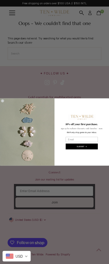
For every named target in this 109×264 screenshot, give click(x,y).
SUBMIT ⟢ (82, 146)
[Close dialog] (2, 100)
